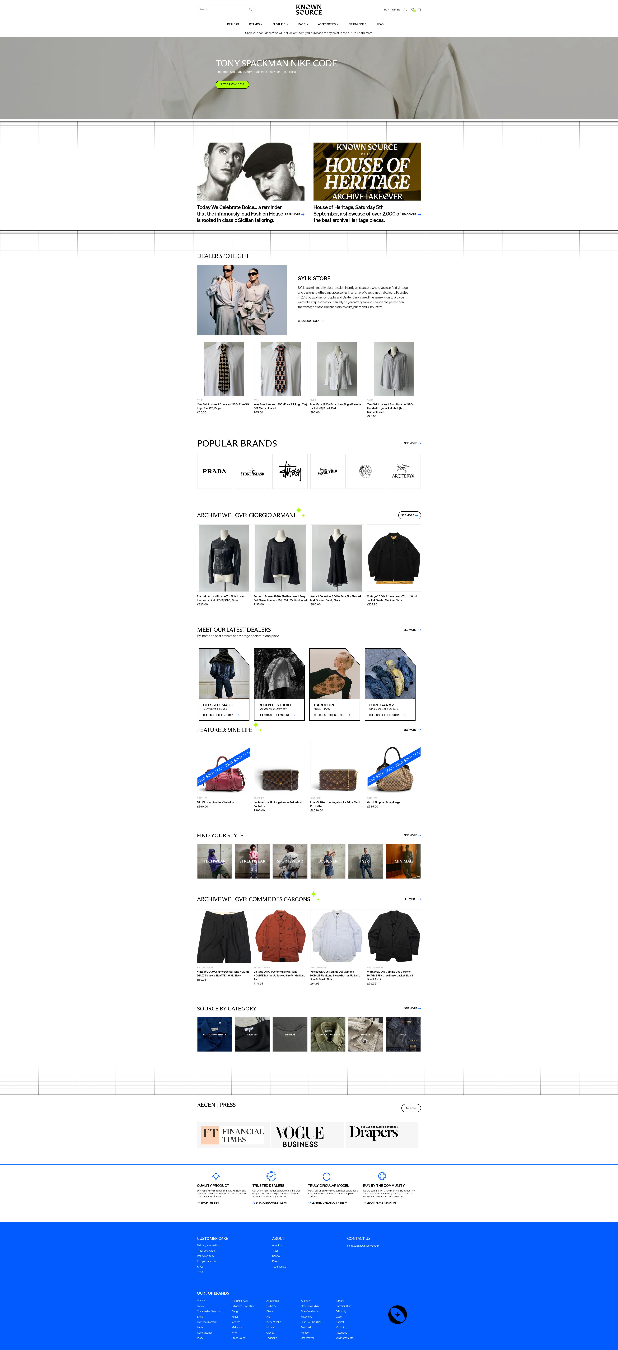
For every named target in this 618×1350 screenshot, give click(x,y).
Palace (305, 1333)
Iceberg (236, 1322)
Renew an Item (205, 1256)
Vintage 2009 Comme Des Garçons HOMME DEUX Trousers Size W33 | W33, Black (223, 973)
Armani (340, 1301)
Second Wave (205, 967)
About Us (277, 1245)
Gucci (339, 1317)
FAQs (200, 1267)
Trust (275, 1251)
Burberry (271, 1306)
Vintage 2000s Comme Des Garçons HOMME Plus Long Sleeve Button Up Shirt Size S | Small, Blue (335, 975)
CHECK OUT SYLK (309, 320)
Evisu (200, 1317)
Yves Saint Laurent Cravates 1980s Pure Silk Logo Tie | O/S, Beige (223, 406)
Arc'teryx (306, 1301)
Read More (292, 214)
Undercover (307, 1338)
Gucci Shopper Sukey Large (383, 802)
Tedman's (271, 1338)
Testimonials (279, 1267)
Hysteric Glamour (206, 1322)
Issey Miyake (273, 1322)
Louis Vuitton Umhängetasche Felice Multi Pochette (278, 804)
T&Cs (200, 1272)
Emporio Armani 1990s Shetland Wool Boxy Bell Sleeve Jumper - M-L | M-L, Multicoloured (280, 598)
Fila (268, 1317)
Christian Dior (343, 1306)
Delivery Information (208, 1245)
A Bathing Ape (240, 1301)
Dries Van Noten (310, 1311)
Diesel (269, 1311)
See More (410, 443)
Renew (276, 1256)
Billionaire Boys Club (243, 1306)
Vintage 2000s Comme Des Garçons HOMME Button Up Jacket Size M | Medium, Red (279, 975)
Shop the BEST (211, 1202)
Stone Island (238, 1338)
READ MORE (409, 214)
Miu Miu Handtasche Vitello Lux (215, 802)
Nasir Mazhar (204, 1333)
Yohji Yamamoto (344, 1338)
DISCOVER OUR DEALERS (271, 1202)
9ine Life (202, 798)
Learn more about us (381, 1202)
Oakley (270, 1333)
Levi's (200, 1327)
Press (275, 1261)
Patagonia (341, 1333)
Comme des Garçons (209, 1311)
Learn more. (365, 33)
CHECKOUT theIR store (218, 715)
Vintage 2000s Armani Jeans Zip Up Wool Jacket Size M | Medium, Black (392, 598)
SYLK (200, 400)
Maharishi (237, 1327)
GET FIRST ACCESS (232, 84)
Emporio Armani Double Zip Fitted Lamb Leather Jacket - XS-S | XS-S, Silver (221, 598)
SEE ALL (411, 1108)
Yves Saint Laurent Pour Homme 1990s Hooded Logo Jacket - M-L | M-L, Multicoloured (390, 408)
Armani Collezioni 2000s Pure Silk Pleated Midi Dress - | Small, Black (335, 598)
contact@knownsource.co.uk (363, 1246)
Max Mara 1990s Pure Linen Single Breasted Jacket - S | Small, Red (336, 406)
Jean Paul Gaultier (311, 1322)
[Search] (250, 9)
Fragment (306, 1317)
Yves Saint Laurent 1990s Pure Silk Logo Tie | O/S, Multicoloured (280, 406)
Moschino (341, 1327)
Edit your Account (207, 1261)
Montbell (306, 1327)
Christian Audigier (310, 1306)
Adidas (201, 1300)
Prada (200, 1338)
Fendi (235, 1317)
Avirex (200, 1306)
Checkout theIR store (274, 715)
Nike (234, 1333)
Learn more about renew (329, 1202)
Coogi (235, 1311)
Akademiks (272, 1301)
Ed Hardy (341, 1311)
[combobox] (225, 9)
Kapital (340, 1322)
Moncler (270, 1327)
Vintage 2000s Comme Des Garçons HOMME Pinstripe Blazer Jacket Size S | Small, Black (390, 975)
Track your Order (206, 1251)
